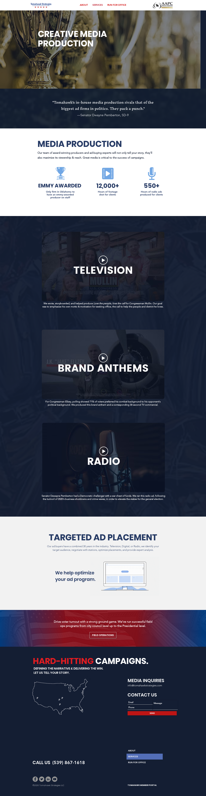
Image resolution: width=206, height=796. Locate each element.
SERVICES (133, 756)
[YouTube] (54, 779)
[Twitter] (41, 779)
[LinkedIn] (48, 779)
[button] (103, 266)
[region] (78, 717)
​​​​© (33, 785)
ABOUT (131, 750)
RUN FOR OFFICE (137, 762)
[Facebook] (35, 779)
